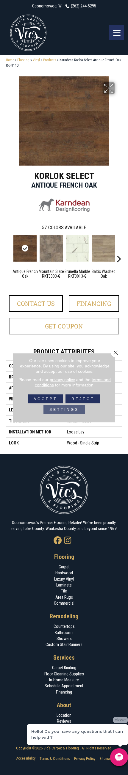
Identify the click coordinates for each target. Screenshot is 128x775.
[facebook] (58, 541)
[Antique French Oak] (25, 248)
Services (64, 657)
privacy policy (62, 379)
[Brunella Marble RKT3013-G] (77, 248)
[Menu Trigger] (116, 32)
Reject (82, 399)
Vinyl (36, 60)
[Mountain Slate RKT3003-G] (51, 248)
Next (119, 250)
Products (49, 60)
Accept (45, 399)
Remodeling (64, 616)
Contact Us (36, 303)
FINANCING (94, 303)
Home (10, 60)
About (64, 705)
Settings (64, 409)
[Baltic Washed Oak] (103, 248)
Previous (8, 250)
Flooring (23, 60)
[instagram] (67, 541)
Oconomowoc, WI (47, 6)
